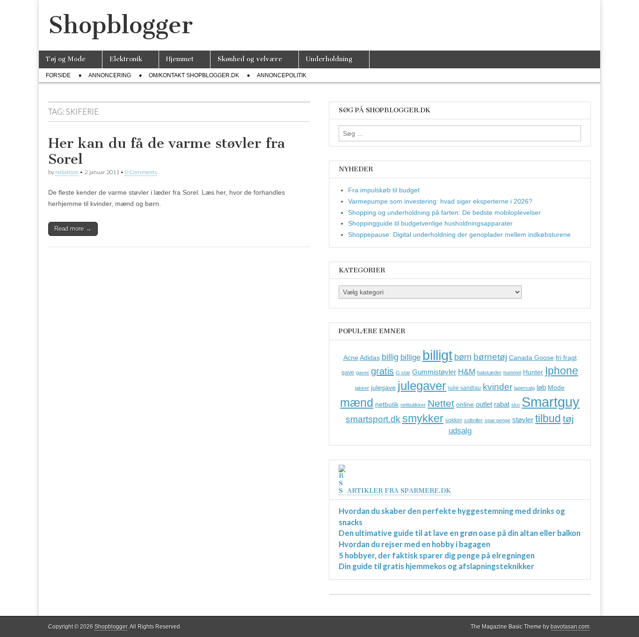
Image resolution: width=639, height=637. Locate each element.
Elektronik (125, 59)
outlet (484, 404)
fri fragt (566, 357)
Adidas (370, 357)
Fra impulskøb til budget (384, 190)
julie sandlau (464, 388)
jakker (362, 388)
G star (403, 372)
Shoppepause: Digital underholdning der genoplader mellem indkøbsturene (459, 234)
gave (347, 372)
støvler (522, 420)
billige (410, 357)
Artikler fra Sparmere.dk (399, 491)
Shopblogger (120, 25)
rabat (501, 404)
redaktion (67, 172)
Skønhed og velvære (250, 59)
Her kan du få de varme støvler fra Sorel (166, 151)
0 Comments (141, 172)
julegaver (422, 386)
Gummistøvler (434, 372)
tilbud (548, 418)
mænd (356, 402)
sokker (453, 420)
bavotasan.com (570, 626)
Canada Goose (531, 357)
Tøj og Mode (66, 59)
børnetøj (490, 357)
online (465, 404)
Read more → (73, 228)
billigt (437, 355)
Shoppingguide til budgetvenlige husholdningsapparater (430, 223)
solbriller (473, 420)
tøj (568, 418)
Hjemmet (180, 59)
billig (390, 357)
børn (463, 357)
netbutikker (413, 405)
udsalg (460, 430)
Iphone (561, 371)
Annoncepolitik (281, 75)
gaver (362, 372)
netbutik (387, 404)
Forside (58, 75)
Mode (556, 387)
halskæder (489, 372)
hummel (512, 372)
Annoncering (109, 75)
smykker (422, 418)
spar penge (497, 420)
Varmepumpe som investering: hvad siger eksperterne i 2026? (440, 201)
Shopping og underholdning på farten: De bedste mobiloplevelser (444, 212)
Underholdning (329, 59)
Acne (350, 357)
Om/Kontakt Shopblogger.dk (194, 75)
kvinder (497, 387)
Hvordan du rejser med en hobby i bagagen (414, 544)
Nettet (441, 403)
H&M (466, 371)
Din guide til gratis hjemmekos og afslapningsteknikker (436, 566)
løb (541, 387)
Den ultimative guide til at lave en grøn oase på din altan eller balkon (460, 533)
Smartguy (551, 402)
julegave (383, 387)
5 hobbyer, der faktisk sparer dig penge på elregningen (437, 555)
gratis (382, 371)
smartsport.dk (373, 419)
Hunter (533, 372)
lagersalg (524, 388)
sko (515, 405)
